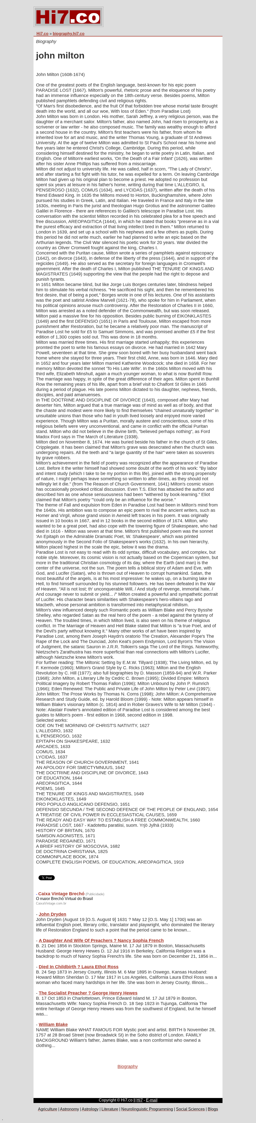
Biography (128, 1066)
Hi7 (139, 1100)
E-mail (152, 1100)
